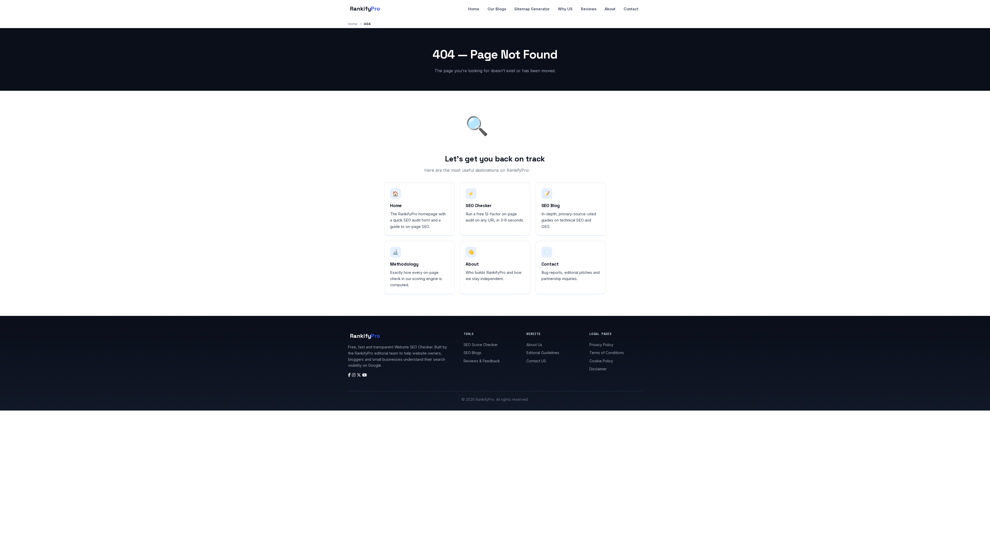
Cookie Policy (601, 361)
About (610, 9)
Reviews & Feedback (482, 361)
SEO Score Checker (481, 344)
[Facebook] (350, 375)
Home (473, 9)
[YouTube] (364, 375)
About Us (534, 344)
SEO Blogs (472, 352)
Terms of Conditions (606, 352)
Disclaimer (598, 369)
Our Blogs (497, 9)
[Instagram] (354, 375)
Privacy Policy (601, 344)
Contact (631, 9)
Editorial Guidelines (542, 352)
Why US (565, 9)
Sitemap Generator (532, 9)
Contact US (536, 361)
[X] (359, 375)
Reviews (588, 9)
